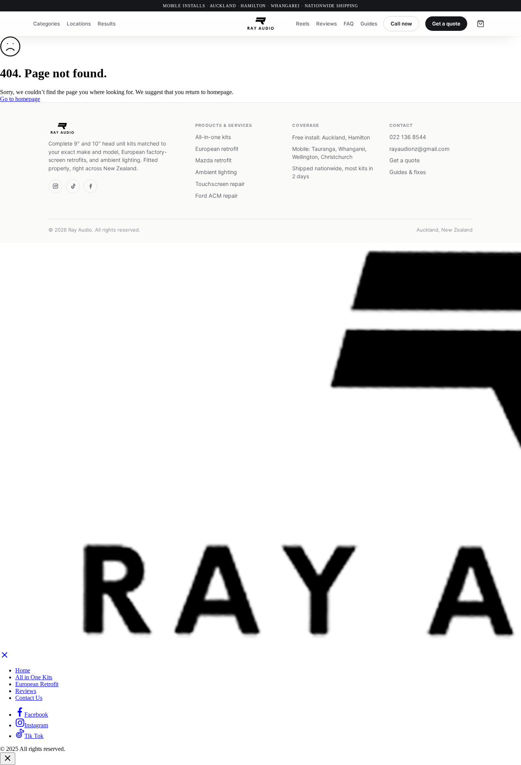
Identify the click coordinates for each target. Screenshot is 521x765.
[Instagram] (55, 186)
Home (22, 670)
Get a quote (446, 24)
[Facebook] (90, 186)
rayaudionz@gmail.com (419, 149)
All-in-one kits (213, 137)
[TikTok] (73, 186)
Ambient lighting (216, 172)
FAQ (349, 23)
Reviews (326, 23)
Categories (46, 23)
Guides (368, 23)
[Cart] (480, 23)
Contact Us (28, 698)
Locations (79, 23)
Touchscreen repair (219, 184)
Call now (401, 24)
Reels (302, 23)
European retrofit (216, 149)
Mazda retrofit (213, 160)
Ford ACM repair (216, 195)
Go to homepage (20, 99)
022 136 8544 (407, 137)
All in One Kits (33, 677)
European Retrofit (36, 684)
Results (107, 23)
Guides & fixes (407, 172)
